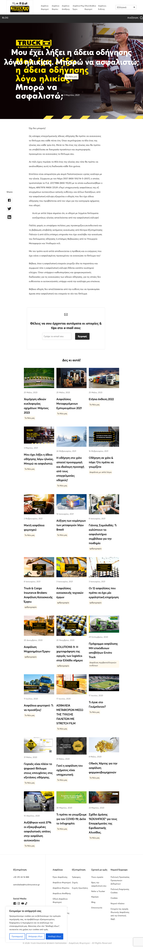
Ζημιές (75, 882)
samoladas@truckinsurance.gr (26, 884)
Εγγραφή (82, 336)
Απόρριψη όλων (35, 936)
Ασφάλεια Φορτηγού (62, 882)
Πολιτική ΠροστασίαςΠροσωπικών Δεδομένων (120, 880)
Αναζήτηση (133, 17)
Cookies (114, 898)
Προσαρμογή (17, 936)
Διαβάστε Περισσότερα (39, 378)
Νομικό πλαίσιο (117, 903)
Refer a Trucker (98, 891)
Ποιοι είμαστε (97, 877)
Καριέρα (94, 896)
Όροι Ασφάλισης (60, 877)
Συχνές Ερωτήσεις (80, 888)
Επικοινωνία (96, 907)
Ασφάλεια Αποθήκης (62, 893)
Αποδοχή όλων (54, 936)
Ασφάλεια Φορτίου (61, 888)
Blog (93, 902)
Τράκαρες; (76, 877)
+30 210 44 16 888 (21, 877)
